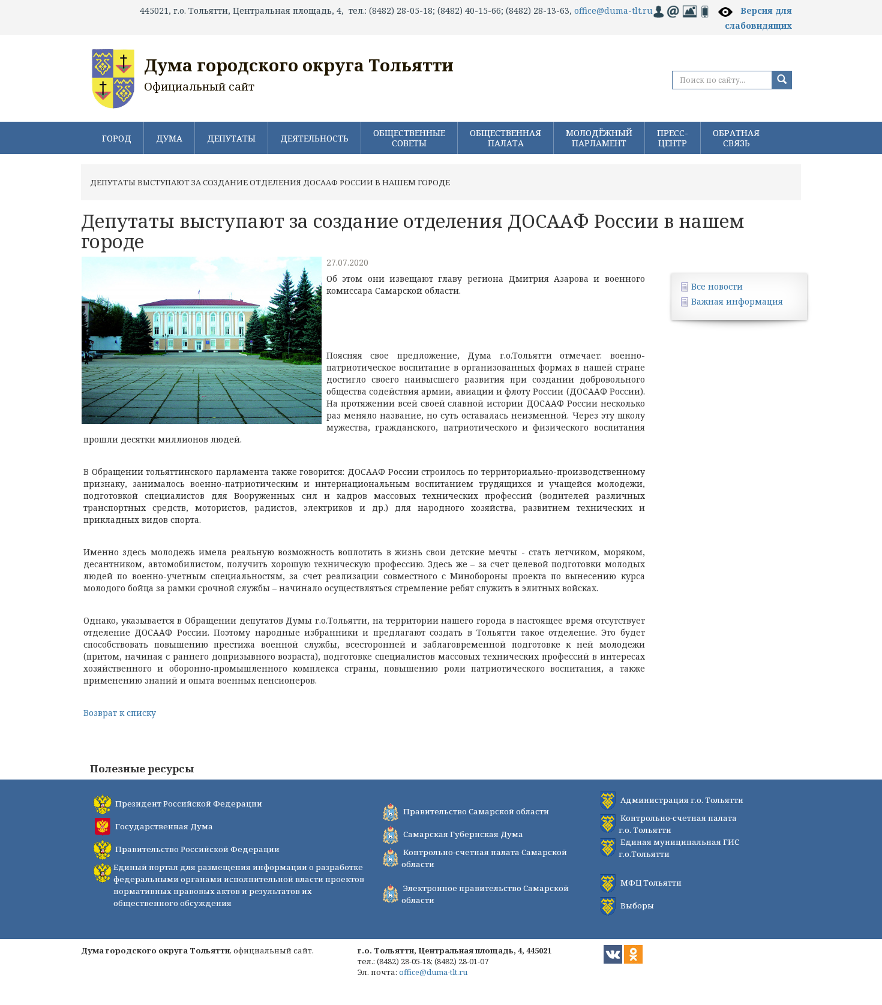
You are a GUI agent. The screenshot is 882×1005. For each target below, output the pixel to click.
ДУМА (169, 138)
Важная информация (737, 301)
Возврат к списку (119, 712)
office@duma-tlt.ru (613, 10)
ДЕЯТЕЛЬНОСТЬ (314, 138)
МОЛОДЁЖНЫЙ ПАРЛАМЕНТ (599, 138)
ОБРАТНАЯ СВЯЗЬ (736, 138)
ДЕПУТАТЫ (231, 138)
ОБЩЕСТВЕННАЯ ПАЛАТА (505, 138)
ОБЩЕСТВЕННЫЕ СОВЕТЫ (409, 138)
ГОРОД (116, 138)
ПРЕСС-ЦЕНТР (672, 138)
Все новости (717, 286)
